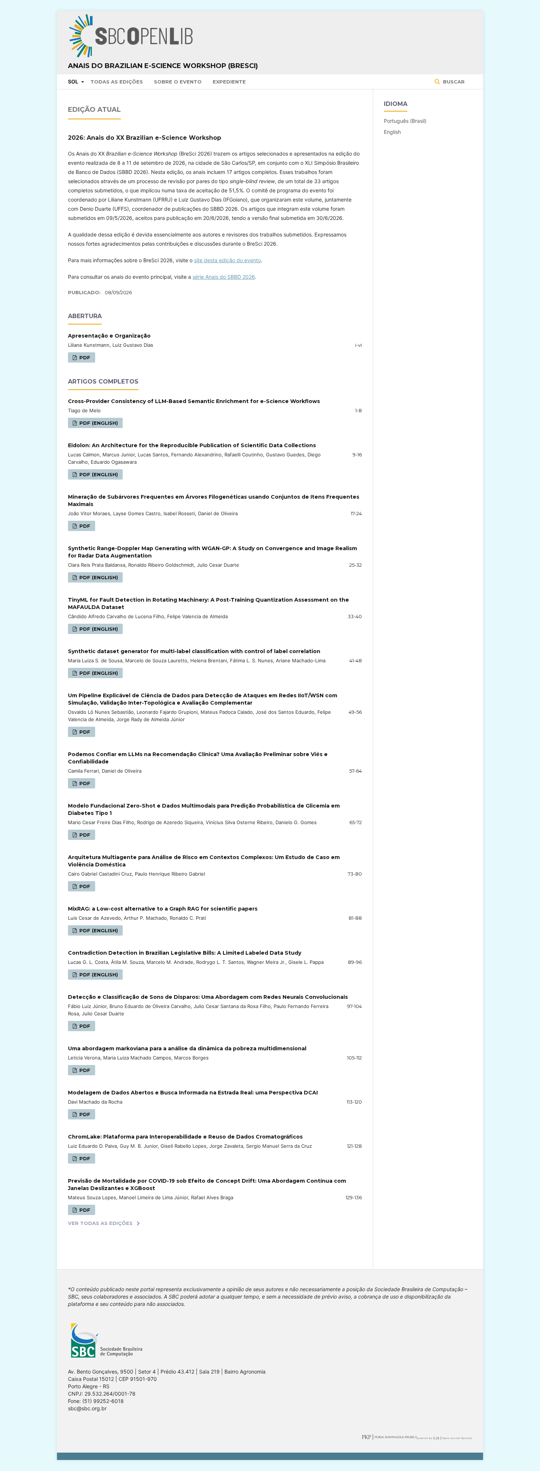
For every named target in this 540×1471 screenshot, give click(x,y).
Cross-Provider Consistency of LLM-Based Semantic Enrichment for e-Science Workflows (194, 401)
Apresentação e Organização (109, 335)
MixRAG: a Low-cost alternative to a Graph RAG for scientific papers (163, 908)
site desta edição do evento (227, 260)
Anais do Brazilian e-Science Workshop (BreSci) (163, 66)
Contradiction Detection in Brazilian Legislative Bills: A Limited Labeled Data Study (184, 953)
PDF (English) (98, 423)
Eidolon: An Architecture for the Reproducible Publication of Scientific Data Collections (192, 445)
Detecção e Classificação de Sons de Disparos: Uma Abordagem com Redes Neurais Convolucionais (208, 997)
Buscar (453, 82)
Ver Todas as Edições (100, 1223)
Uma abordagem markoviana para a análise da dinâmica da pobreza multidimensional (187, 1048)
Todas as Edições (116, 82)
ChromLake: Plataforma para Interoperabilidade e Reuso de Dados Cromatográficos (185, 1136)
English (392, 132)
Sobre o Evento (178, 82)
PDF (84, 357)
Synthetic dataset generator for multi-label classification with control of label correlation (194, 651)
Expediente (229, 82)
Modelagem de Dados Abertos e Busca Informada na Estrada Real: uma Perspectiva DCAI (193, 1092)
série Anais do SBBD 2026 (223, 277)
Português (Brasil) (405, 121)
